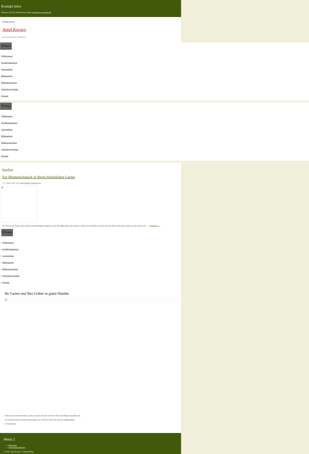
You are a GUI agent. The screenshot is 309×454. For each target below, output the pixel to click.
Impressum (12, 445)
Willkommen (7, 56)
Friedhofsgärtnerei (9, 63)
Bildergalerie (7, 76)
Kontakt (4, 96)
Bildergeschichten (9, 82)
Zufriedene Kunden (9, 89)
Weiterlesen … (154, 226)
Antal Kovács (14, 29)
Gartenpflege (7, 69)
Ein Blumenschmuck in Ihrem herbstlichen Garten (38, 177)
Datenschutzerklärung (16, 448)
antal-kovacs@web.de (41, 12)
